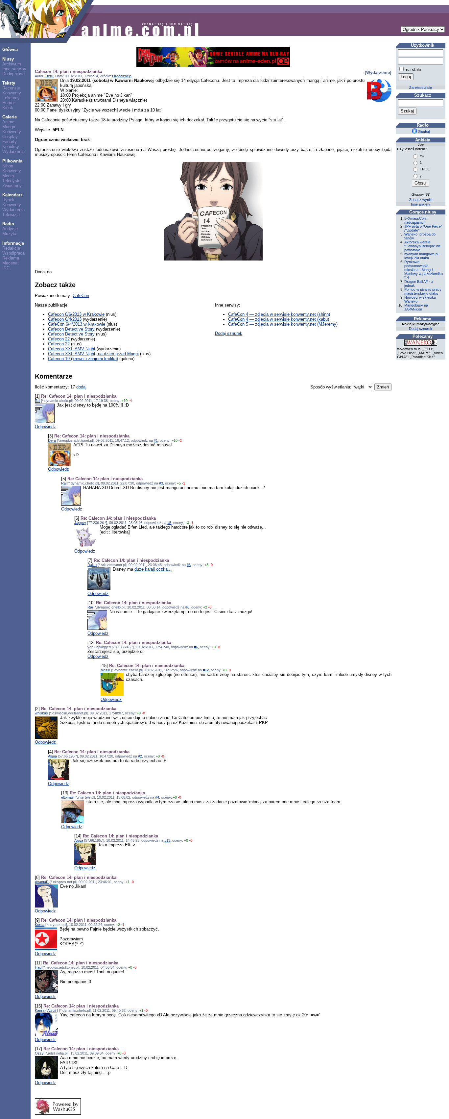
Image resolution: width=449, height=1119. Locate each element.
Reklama (10, 258)
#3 (161, 483)
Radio (8, 223)
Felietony (11, 97)
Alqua (52, 756)
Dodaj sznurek (228, 333)
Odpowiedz (45, 426)
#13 (167, 840)
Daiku (92, 565)
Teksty (8, 83)
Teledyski (11, 180)
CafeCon (81, 295)
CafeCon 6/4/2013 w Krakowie (76, 324)
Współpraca (13, 253)
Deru (49, 76)
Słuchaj (423, 132)
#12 (206, 670)
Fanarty (9, 141)
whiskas (41, 713)
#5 (169, 523)
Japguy (80, 523)
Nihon (7, 165)
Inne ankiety (420, 204)
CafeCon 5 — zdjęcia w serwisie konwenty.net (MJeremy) (283, 324)
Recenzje (11, 88)
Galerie (9, 116)
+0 (214, 647)
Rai (37, 401)
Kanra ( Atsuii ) (46, 1010)
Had (38, 967)
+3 (187, 523)
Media (8, 175)
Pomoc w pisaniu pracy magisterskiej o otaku (422, 291)
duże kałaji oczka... (153, 569)
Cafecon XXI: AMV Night (71, 348)
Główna (10, 49)
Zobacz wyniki (420, 200)
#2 (140, 756)
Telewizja (11, 214)
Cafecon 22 (59, 338)
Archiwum (11, 64)
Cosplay (10, 136)
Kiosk (7, 107)
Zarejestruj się (420, 87)
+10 (125, 401)
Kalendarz (12, 194)
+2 (205, 607)
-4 (130, 401)
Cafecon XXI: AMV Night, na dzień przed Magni (93, 353)
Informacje (13, 243)
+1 (128, 882)
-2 (180, 440)
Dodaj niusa (13, 73)
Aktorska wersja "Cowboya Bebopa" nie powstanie (422, 246)
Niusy (8, 59)
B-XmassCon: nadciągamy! (415, 220)
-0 (211, 565)
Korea (39, 925)
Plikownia (12, 161)
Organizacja (121, 76)
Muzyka (9, 233)
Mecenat (10, 263)
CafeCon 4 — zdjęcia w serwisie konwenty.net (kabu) (278, 319)
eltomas (67, 797)
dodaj (81, 387)
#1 (156, 440)
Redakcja (11, 248)
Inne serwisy (14, 68)
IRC (6, 267)
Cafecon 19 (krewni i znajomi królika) (83, 358)
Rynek (8, 199)
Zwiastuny (12, 185)
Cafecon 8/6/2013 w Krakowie (76, 314)
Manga (8, 126)
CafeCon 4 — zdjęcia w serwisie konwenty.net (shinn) (279, 314)
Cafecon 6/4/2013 (65, 319)
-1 (183, 483)
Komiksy (10, 146)
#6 (189, 565)
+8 (206, 565)
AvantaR (42, 882)
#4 (157, 797)
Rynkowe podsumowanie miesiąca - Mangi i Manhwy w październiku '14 (423, 270)
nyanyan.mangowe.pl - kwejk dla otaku (422, 256)
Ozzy (39, 1053)
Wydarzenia (13, 151)
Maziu (105, 670)
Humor (8, 102)
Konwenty (11, 92)
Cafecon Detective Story (71, 329)
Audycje (10, 228)
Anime (8, 121)
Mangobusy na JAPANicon (416, 307)
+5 (179, 483)
